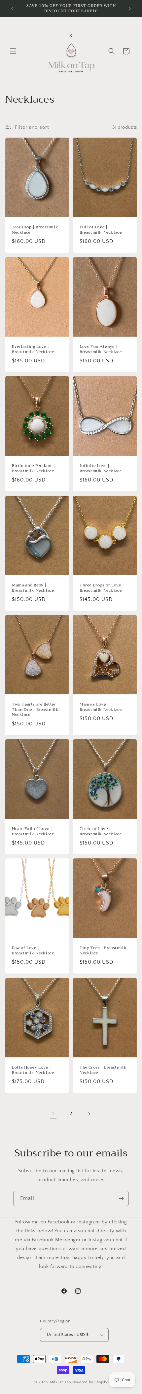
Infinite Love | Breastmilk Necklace (101, 468)
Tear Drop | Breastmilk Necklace (35, 230)
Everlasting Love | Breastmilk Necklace (33, 349)
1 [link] (53, 1114)
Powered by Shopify (90, 1382)
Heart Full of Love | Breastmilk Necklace (33, 831)
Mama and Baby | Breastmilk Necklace (33, 588)
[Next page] (89, 1114)
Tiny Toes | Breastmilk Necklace (103, 951)
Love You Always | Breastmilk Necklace (101, 349)
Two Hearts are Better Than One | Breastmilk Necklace (35, 709)
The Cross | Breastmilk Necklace (103, 1070)
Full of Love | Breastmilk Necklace (101, 230)
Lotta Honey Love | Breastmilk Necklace (33, 1070)
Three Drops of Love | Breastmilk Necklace (102, 588)
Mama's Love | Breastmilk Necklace (101, 707)
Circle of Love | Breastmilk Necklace (101, 831)
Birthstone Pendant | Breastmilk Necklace (33, 468)
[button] (13, 51)
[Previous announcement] (12, 8)
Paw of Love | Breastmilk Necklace (33, 951)
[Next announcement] (130, 8)
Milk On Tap (60, 1382)
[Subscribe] (121, 1198)
